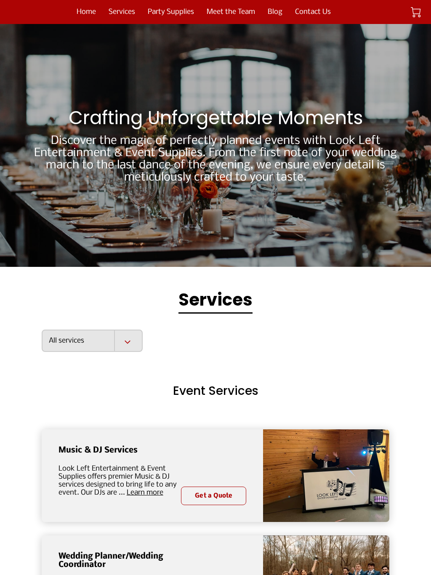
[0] (416, 12)
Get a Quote (213, 495)
